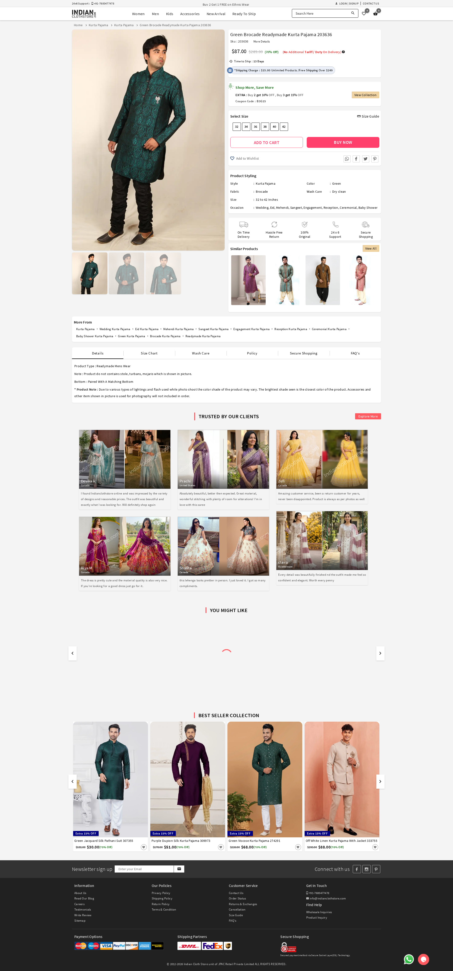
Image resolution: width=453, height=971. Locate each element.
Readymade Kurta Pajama (203, 336)
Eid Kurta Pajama (147, 329)
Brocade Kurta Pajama (165, 336)
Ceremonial (348, 207)
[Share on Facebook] (356, 158)
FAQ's (355, 353)
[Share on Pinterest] (374, 158)
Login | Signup (349, 3)
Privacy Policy (161, 893)
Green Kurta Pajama (131, 336)
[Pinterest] (376, 869)
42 (284, 126)
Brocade (262, 191)
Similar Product (135, 847)
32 (237, 126)
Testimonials (82, 909)
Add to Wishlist (247, 158)
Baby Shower (368, 207)
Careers (79, 904)
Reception (330, 207)
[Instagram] (366, 869)
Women (138, 13)
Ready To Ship (244, 13)
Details (98, 353)
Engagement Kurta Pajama (251, 329)
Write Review (83, 915)
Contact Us (371, 3)
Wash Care (200, 353)
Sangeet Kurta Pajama (213, 329)
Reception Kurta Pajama (290, 329)
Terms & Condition (164, 909)
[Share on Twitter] (365, 158)
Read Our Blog (84, 898)
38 (265, 126)
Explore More (368, 416)
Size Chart (149, 353)
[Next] (220, 138)
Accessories (190, 13)
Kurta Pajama (265, 183)
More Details (261, 41)
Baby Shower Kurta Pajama (94, 336)
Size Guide (370, 116)
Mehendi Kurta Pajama (178, 329)
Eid (272, 207)
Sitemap (79, 921)
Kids (169, 13)
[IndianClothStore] (84, 13)
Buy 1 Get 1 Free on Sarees (222, 4)
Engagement (312, 207)
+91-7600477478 (318, 893)
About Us (80, 893)
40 (274, 126)
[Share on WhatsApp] (347, 158)
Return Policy (161, 904)
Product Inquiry (316, 918)
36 (255, 126)
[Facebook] (357, 869)
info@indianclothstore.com (328, 898)
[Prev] (76, 138)
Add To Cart (267, 142)
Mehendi (282, 207)
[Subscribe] (179, 869)
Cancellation (237, 909)
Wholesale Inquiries (319, 912)
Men (155, 13)
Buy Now (343, 142)
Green (336, 183)
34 (246, 126)
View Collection (365, 95)
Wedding (262, 207)
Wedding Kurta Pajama (115, 329)
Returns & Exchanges (243, 904)
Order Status (237, 898)
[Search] (353, 13)
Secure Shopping (304, 353)
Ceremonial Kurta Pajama (329, 329)
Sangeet (296, 207)
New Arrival (216, 13)
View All (371, 248)
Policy (252, 353)
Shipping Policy (162, 898)
